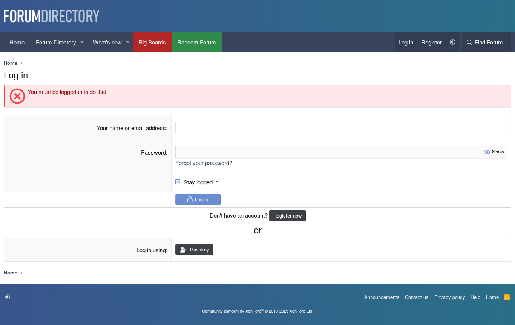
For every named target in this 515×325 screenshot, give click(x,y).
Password (153, 152)
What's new (107, 42)
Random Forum (196, 42)
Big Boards (152, 42)
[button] (82, 42)
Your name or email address (131, 128)
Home (17, 42)
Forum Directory (56, 42)
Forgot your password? (203, 163)
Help (475, 296)
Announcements (382, 296)
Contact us (417, 296)
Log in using (151, 250)
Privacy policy (449, 296)
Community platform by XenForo (257, 311)
